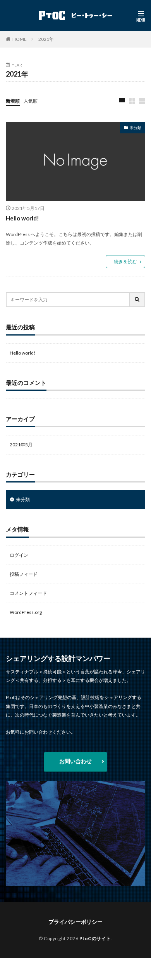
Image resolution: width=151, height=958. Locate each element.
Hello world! (22, 218)
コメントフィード (28, 593)
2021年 (46, 39)
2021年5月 (21, 445)
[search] (137, 299)
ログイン (19, 555)
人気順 (31, 101)
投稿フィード (24, 574)
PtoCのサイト (95, 938)
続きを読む (125, 261)
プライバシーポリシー (75, 921)
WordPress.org (26, 612)
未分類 (135, 127)
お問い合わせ (75, 761)
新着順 (13, 101)
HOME (19, 39)
